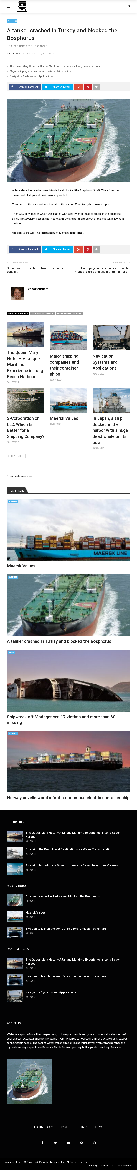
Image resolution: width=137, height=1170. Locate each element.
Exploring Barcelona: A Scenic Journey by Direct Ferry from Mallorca (72, 865)
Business (12, 21)
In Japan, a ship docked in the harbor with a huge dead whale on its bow (110, 430)
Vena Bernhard (15, 53)
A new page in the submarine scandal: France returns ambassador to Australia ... (102, 270)
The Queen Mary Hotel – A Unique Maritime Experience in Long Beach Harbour (55, 66)
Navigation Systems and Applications (31, 76)
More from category (69, 313)
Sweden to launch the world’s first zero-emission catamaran (66, 928)
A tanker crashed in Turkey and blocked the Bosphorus (59, 641)
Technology (43, 1127)
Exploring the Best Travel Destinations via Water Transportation (69, 849)
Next (20, 456)
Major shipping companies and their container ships (40, 71)
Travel (64, 1127)
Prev (12, 456)
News (11, 652)
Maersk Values (64, 418)
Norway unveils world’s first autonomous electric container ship (68, 797)
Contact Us (107, 1165)
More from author (43, 313)
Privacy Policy (124, 1165)
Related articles (18, 313)
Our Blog (92, 1165)
